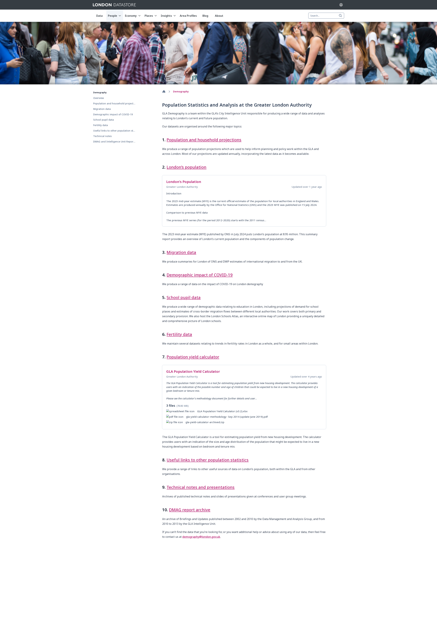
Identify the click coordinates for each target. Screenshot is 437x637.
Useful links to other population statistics (208, 460)
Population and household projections (204, 139)
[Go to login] (341, 5)
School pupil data (184, 297)
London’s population (186, 167)
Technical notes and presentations (201, 487)
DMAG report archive (189, 509)
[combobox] (326, 16)
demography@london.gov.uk (201, 537)
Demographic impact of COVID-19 (200, 275)
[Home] (164, 91)
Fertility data (179, 334)
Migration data (181, 252)
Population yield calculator (193, 357)
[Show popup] (341, 16)
